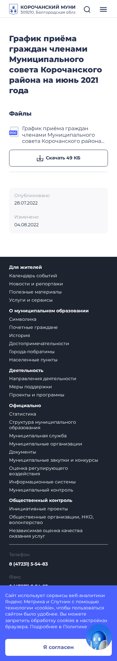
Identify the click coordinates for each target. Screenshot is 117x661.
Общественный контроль (40, 500)
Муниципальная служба (38, 436)
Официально (25, 405)
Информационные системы (42, 482)
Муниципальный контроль (41, 490)
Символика (22, 319)
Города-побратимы (32, 352)
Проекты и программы (36, 395)
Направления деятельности (42, 378)
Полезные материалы (35, 292)
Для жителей (25, 267)
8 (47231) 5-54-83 (28, 564)
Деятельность (26, 370)
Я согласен (58, 647)
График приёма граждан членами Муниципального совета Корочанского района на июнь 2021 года (61, 134)
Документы (22, 452)
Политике (75, 627)
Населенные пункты (33, 360)
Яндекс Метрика (25, 602)
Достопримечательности (39, 343)
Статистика (22, 414)
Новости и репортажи (36, 284)
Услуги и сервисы (31, 300)
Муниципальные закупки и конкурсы (53, 460)
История (19, 335)
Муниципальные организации (45, 444)
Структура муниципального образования (42, 424)
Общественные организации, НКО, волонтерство (51, 519)
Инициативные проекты (38, 509)
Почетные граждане (33, 327)
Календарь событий (33, 276)
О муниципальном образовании (49, 311)
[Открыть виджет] (99, 637)
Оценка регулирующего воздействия (38, 471)
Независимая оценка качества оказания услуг (46, 533)
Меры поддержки (30, 387)
